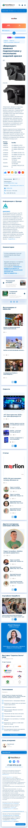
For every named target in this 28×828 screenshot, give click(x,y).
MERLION (16, 42)
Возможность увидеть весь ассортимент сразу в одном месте (15, 704)
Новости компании (8, 42)
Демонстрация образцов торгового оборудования (13, 710)
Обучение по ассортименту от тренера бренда (14, 719)
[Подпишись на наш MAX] (18, 761)
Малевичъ (4, 692)
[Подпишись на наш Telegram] (10, 761)
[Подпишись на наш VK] (14, 761)
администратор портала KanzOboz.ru (14, 766)
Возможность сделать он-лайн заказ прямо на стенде (13, 723)
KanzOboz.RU (6, 752)
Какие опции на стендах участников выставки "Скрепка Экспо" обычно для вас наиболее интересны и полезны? (14, 696)
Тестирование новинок (10, 707)
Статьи (6, 453)
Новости (6, 30)
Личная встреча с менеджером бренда (14, 700)
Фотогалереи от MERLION (9, 308)
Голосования (7, 689)
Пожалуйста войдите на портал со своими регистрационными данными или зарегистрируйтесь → (13, 270)
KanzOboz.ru (5, 774)
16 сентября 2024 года (10, 183)
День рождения (8, 740)
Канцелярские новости (17, 185)
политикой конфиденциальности (9, 808)
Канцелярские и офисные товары (15, 758)
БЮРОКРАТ (6, 211)
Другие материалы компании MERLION (11, 524)
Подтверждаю (20, 824)
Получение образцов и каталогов (13, 716)
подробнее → (12, 239)
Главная (6, 40)
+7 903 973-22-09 (14, 765)
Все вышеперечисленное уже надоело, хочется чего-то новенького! (14, 730)
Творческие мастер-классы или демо (14, 713)
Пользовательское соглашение (10, 803)
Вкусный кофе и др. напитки (11, 726)
